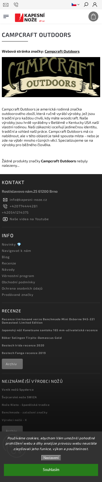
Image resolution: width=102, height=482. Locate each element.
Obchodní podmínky (18, 282)
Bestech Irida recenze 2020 (23, 345)
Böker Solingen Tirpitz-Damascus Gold (32, 337)
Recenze (9, 263)
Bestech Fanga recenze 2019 (24, 352)
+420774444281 (24, 206)
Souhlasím (51, 470)
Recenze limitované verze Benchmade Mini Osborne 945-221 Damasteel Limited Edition (48, 320)
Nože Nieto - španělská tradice (26, 404)
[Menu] (6, 15)
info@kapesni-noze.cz (28, 199)
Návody (8, 269)
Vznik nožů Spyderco (18, 389)
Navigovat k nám (16, 250)
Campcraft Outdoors (62, 51)
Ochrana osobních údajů (22, 288)
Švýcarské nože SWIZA (19, 397)
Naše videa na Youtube (29, 219)
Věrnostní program (18, 276)
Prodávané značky (17, 294)
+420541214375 (15, 212)
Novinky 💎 (11, 244)
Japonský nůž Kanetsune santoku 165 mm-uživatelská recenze (50, 330)
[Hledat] (86, 5)
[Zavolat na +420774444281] (16, 5)
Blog (6, 257)
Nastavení (51, 458)
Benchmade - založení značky (25, 412)
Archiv (11, 364)
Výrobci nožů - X (14, 420)
